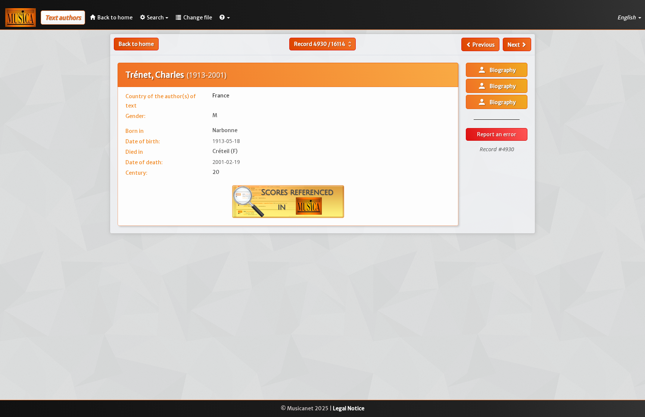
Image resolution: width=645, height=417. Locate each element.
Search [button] (155, 17)
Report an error (496, 134)
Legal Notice (348, 408)
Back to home (136, 44)
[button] (225, 17)
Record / (323, 44)
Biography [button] (496, 69)
